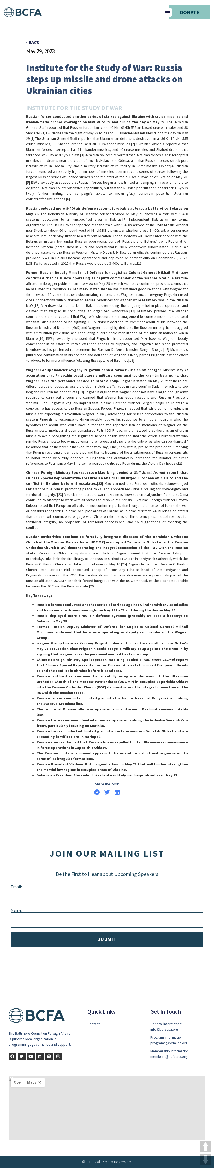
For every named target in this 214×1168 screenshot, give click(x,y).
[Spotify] (49, 1056)
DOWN (205, 1159)
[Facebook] (12, 1056)
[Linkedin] (40, 1056)
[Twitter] (22, 1056)
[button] (167, 12)
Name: (16, 910)
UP (205, 1146)
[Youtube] (31, 1056)
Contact (93, 1023)
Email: (16, 887)
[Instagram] (58, 1056)
